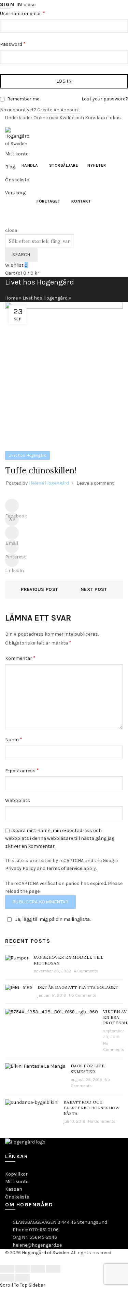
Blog (10, 167)
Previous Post (39, 589)
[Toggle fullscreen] (38, 1269)
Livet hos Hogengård (45, 298)
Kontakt (81, 201)
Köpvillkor (16, 1174)
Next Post (94, 589)
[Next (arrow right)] (22, 1277)
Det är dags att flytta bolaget (78, 987)
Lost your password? (105, 99)
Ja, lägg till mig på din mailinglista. (52, 919)
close (29, 5)
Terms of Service (64, 868)
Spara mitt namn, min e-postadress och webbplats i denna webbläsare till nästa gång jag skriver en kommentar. (59, 838)
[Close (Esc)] (7, 1269)
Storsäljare (64, 165)
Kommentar (20, 658)
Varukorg (15, 193)
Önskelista (17, 1197)
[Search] (7, 223)
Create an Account (58, 110)
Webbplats (17, 800)
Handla (30, 165)
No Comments (82, 995)
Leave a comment (95, 483)
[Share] (22, 1269)
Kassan (13, 1189)
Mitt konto (17, 1181)
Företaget (48, 201)
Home (11, 298)
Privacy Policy (20, 868)
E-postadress (22, 770)
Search (21, 255)
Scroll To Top (14, 1285)
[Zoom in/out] (53, 1269)
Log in (64, 81)
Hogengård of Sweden (45, 1253)
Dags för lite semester (88, 1068)
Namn (13, 739)
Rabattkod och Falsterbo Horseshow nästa (91, 1107)
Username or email (37, 12)
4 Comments (86, 971)
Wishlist (16, 265)
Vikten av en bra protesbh (115, 1017)
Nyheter (96, 165)
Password (27, 43)
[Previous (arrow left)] (7, 1277)
